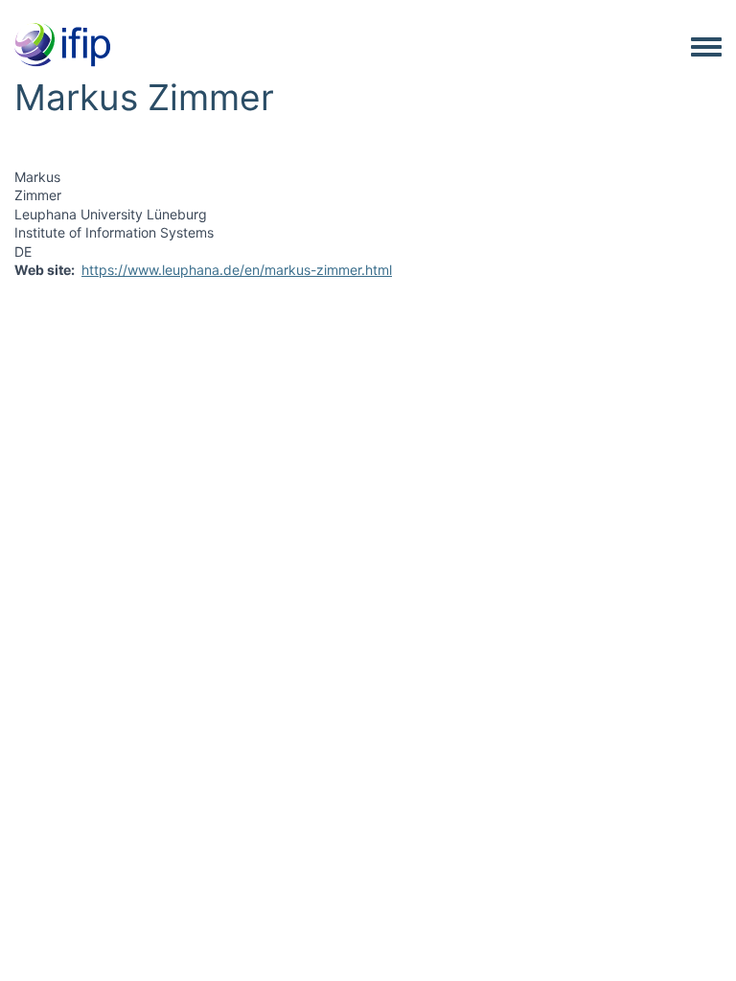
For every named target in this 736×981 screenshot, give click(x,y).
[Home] (62, 46)
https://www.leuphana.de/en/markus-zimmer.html (236, 270)
